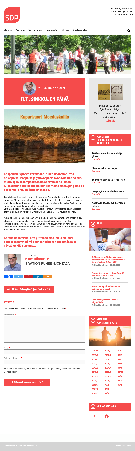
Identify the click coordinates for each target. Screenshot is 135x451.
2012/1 (95, 368)
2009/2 (95, 389)
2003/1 (108, 372)
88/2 (120, 355)
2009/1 (95, 393)
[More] (47, 276)
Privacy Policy (60, 369)
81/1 (120, 380)
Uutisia (20, 30)
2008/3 (108, 350)
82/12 (120, 372)
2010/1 (95, 380)
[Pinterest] (28, 276)
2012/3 (95, 359)
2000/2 (108, 376)
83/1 (120, 368)
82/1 (120, 376)
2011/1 (95, 372)
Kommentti (10, 314)
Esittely (110, 121)
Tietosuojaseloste (122, 445)
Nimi (7, 348)
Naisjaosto (51, 30)
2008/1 (108, 359)
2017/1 (95, 350)
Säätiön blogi (80, 30)
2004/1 (108, 368)
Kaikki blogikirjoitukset (28, 289)
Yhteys (65, 30)
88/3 (120, 350)
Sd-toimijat (35, 30)
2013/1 (95, 355)
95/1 (107, 385)
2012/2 (95, 363)
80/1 (120, 385)
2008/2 (108, 355)
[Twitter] (18, 276)
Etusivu (8, 30)
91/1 (107, 393)
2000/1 (108, 380)
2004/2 (108, 363)
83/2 (120, 363)
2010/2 (95, 376)
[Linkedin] (38, 276)
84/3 (120, 359)
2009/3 (95, 385)
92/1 (107, 389)
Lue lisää (96, 159)
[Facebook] (8, 276)
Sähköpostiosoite (13, 358)
